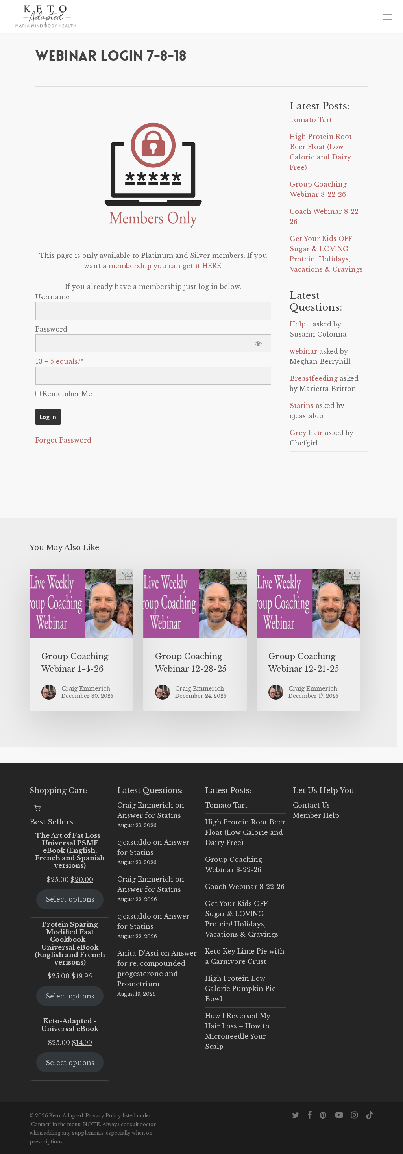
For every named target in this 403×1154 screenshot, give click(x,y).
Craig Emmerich (145, 805)
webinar (303, 351)
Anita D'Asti (138, 953)
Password (51, 329)
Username (52, 297)
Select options (70, 899)
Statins (302, 405)
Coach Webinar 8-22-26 (245, 887)
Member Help (316, 815)
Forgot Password (63, 440)
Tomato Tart (311, 120)
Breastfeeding (314, 378)
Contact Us (311, 805)
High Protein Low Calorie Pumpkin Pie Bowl (240, 988)
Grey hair (306, 433)
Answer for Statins (149, 815)
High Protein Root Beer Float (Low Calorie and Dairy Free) (245, 832)
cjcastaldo (134, 842)
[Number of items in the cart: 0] (37, 808)
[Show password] (258, 343)
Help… (300, 324)
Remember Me (66, 394)
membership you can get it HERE (165, 266)
